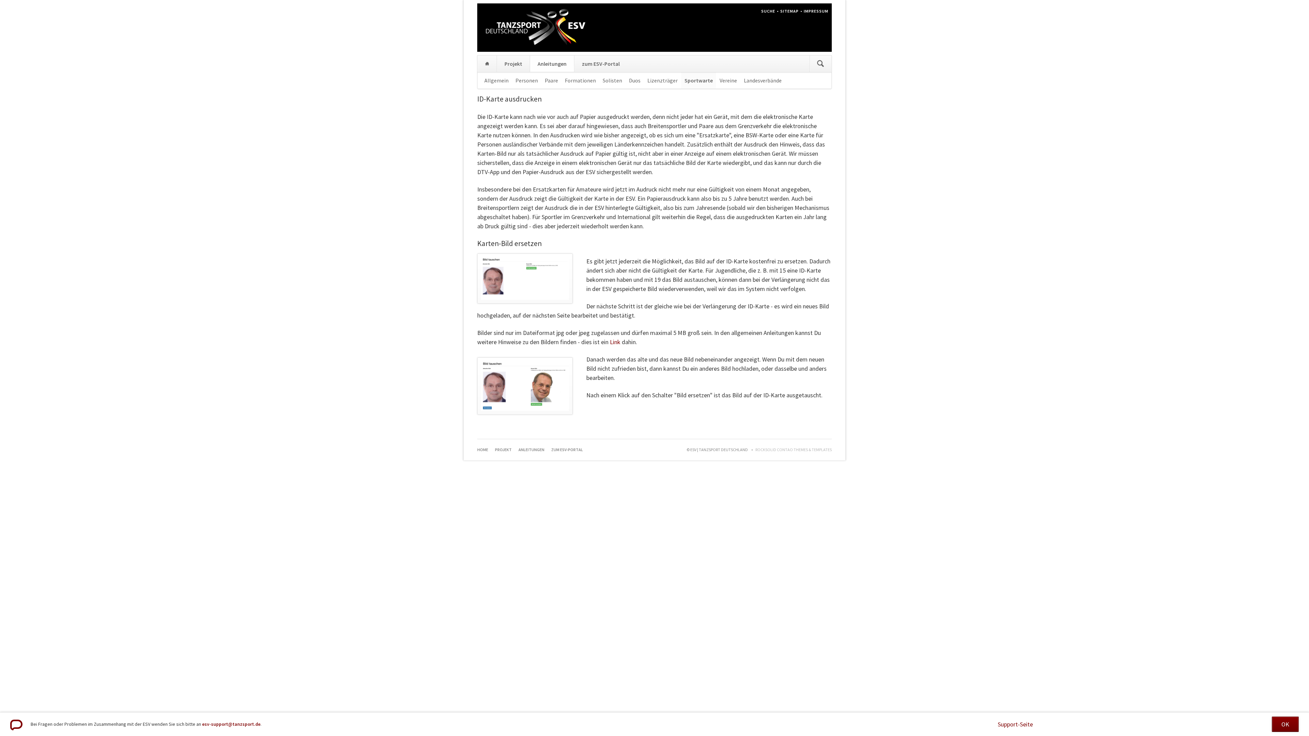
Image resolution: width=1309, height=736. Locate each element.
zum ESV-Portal (601, 63)
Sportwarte (698, 80)
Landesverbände (763, 80)
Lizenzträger (662, 80)
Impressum (816, 11)
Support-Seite (1015, 724)
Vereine (728, 80)
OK (1285, 724)
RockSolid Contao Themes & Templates (793, 449)
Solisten (612, 80)
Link (615, 342)
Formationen (580, 80)
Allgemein (496, 80)
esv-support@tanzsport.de (231, 724)
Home (487, 64)
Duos (635, 80)
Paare (551, 80)
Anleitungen (552, 63)
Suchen (820, 64)
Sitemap (789, 11)
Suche (768, 11)
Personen (526, 80)
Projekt (513, 63)
